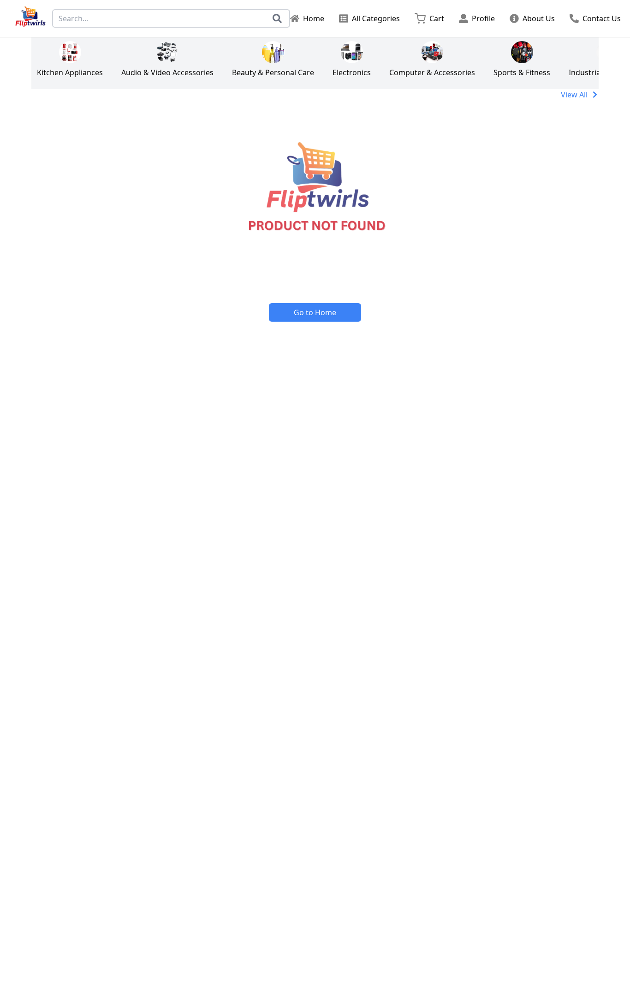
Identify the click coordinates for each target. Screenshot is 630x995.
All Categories (376, 18)
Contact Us (601, 18)
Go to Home (315, 312)
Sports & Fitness (521, 72)
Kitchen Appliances (70, 72)
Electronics (352, 72)
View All (574, 95)
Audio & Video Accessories (167, 72)
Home (313, 18)
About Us (539, 18)
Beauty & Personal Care (273, 72)
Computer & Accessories (432, 72)
